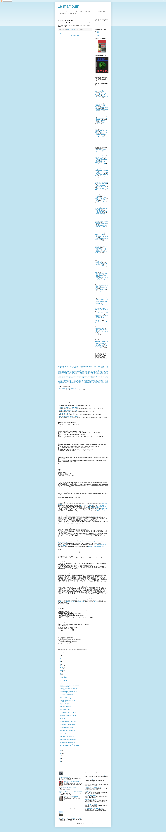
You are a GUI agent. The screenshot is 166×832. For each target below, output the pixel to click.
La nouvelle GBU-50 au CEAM (101, 254)
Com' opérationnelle (93, 368)
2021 (60, 658)
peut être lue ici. (101, 505)
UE (82, 373)
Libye (107, 371)
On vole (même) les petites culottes (91, 799)
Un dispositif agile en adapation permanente (66, 401)
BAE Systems (95, 367)
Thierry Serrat (95, 601)
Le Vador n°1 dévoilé (99, 240)
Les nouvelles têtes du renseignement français (68, 739)
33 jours (61, 695)
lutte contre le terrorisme (92, 379)
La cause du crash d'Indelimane (101, 223)
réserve (74, 382)
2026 (60, 653)
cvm (95, 376)
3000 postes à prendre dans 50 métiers (66, 694)
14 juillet (70, 366)
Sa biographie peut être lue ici (101, 506)
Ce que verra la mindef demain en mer (66, 710)
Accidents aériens (68, 367)
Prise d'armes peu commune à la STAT (66, 713)
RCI (94, 372)
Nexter (69, 372)
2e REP (80, 366)
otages (92, 380)
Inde (93, 371)
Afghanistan (75, 367)
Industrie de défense (98, 371)
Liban (105, 371)
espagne (63, 377)
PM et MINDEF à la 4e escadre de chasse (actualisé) (69, 738)
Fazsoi (73, 371)
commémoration (82, 376)
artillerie (76, 375)
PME (82, 372)
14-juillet (73, 366)
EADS (89, 370)
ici (104, 557)
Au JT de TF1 (98, 303)
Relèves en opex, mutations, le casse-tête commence (100, 319)
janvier (61, 753)
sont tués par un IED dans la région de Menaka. (96, 546)
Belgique (104, 367)
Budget (59, 368)
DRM (63, 370)
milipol (61, 380)
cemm (68, 376)
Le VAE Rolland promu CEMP (101, 289)
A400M (107, 366)
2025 (60, 655)
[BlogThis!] (78, 29)
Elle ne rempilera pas (63, 697)
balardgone (93, 375)
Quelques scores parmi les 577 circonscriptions (68, 721)
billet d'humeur (105, 375)
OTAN (76, 372)
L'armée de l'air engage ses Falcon (102, 338)
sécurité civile (91, 382)
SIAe (63, 373)
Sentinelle (73, 373)
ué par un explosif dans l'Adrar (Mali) (86, 505)
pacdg (94, 380)
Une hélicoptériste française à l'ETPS (66, 727)
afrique (105, 373)
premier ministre (81, 381)
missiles (66, 380)
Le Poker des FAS (99, 253)
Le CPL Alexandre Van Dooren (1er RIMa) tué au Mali (68, 416)
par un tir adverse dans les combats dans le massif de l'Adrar (91, 499)
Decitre (97, 32)
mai (60, 747)
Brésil (107, 367)
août (61, 671)
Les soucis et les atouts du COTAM (102, 299)
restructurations (61, 382)
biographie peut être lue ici (98, 509)
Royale (59, 373)
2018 (60, 662)
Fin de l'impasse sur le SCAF (101, 163)
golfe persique (100, 377)
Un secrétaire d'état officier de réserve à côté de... (68, 688)
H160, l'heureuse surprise (100, 296)
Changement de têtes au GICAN (65, 735)
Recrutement (106, 372)
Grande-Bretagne (81, 371)
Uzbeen (88, 373)
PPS (84, 372)
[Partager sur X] (80, 29)
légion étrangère (100, 379)
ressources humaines (104, 381)
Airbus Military (81, 367)
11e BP (67, 366)
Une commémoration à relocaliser (91, 804)
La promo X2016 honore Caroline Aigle (66, 744)
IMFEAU (89, 371)
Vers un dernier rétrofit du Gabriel (101, 203)
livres (83, 379)
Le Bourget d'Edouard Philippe (65, 689)
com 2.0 (70, 376)
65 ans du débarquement (85, 366)
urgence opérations (100, 382)
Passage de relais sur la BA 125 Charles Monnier (67, 787)
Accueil (74, 33)
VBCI (91, 373)
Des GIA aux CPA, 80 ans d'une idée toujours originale (69, 745)
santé (85, 382)
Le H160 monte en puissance (101, 155)
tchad (96, 382)
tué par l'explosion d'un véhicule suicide (88, 540)
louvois (85, 379)
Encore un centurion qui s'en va (64, 777)
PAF (80, 372)
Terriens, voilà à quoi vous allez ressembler (71, 796)
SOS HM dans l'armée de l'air (101, 297)
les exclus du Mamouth (77, 379)
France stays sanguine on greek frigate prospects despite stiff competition (101, 102)
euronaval (67, 377)
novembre (62, 667)
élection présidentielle (65, 383)
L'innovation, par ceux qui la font (90, 795)
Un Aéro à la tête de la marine (101, 257)
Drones (76, 370)
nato (82, 380)
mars (61, 750)
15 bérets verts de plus (64, 741)
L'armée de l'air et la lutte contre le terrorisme (67, 736)
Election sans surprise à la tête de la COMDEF (68, 679)
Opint (78, 372)
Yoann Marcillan (60, 601)
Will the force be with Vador (100, 98)
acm (96, 373)
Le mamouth (68, 6)
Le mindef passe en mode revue (65, 706)
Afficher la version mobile (74, 35)
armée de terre (70, 375)
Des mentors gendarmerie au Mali (102, 293)
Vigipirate (94, 373)
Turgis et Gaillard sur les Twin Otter (102, 236)
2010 (60, 764)
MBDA (59, 372)
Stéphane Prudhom (80, 601)
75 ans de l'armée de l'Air (101, 366)
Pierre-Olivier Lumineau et (70, 601)
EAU (91, 370)
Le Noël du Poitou (99, 210)
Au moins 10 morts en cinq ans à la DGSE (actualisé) (68, 410)
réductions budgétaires (69, 382)
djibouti (104, 376)
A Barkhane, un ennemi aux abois (102, 327)
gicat (97, 377)
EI (92, 370)
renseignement (97, 381)
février (61, 752)
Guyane (86, 371)
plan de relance (67, 381)
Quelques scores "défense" (64, 703)
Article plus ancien (88, 33)
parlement (103, 380)
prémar (86, 381)
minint (64, 380)
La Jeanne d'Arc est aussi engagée (102, 331)
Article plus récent (61, 33)
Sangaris (69, 373)
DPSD (61, 370)
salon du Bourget (80, 382)
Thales (78, 373)
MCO (61, 372)
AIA (58, 367)
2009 (60, 766)
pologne (74, 381)
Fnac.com (98, 35)
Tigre (81, 373)
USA (86, 373)
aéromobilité (84, 375)
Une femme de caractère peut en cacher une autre (68, 691)
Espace (101, 370)
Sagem (66, 373)
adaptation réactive (100, 373)
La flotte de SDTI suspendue (101, 259)
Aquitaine (89, 367)
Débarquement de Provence (82, 370)
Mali (63, 372)
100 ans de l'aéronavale (62, 366)
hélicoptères (60, 379)
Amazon (97, 31)
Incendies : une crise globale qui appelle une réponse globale (69, 391)
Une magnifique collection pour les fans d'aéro (68, 724)
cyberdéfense (98, 376)
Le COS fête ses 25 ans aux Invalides (66, 682)
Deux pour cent (62, 718)
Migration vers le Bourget (64, 716)
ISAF (91, 371)
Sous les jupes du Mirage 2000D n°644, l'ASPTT (68, 707)
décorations (60, 377)
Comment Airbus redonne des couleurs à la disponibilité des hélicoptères (100, 150)
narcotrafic (79, 380)
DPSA (59, 370)
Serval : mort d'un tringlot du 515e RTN (65, 404)
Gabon (77, 371)
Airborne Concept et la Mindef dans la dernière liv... (69, 715)
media (59, 380)
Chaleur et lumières (88, 791)
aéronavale (88, 375)
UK (84, 373)
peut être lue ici (102, 502)
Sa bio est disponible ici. (90, 515)
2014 (60, 758)
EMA (94, 370)
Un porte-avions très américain (101, 219)
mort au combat (71, 380)
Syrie (76, 373)
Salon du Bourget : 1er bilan (65, 686)
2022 (60, 656)
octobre (61, 668)
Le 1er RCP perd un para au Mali (65, 701)
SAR (62, 373)
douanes (107, 376)
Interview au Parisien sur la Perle (101, 301)
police (71, 381)
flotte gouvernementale (76, 377)
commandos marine (75, 376)
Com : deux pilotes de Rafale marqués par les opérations (69, 802)
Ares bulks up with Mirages (100, 120)
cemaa (65, 376)
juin (60, 674)
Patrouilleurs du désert (100, 216)
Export (63, 371)
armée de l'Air (62, 375)
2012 (60, 761)
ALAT (60, 367)
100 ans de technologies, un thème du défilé (67, 730)
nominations (87, 380)
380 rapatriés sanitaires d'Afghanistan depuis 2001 (94, 808)
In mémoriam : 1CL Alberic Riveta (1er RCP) (67, 700)
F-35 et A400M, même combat (65, 709)
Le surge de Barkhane (100, 347)
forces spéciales (85, 377)
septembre (62, 670)
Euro (103, 370)
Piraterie (89, 372)
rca (87, 381)
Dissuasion (73, 370)
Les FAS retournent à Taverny (101, 201)
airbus (107, 373)
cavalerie (62, 376)
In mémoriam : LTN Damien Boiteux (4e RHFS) (67, 413)
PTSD (86, 372)
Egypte (98, 370)
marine (106, 379)
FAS (70, 371)
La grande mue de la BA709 (101, 152)
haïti (107, 377)
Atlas (92, 367)
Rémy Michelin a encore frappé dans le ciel (67, 742)
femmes (71, 377)
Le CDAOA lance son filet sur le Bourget (67, 704)
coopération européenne (89, 376)
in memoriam (65, 379)
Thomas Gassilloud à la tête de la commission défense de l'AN (70, 818)
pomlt (77, 381)
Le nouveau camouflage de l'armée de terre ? (68, 712)
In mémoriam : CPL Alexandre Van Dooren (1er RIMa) (68, 407)
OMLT (73, 372)
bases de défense (99, 375)
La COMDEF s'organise (64, 677)
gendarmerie (93, 377)
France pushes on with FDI (100, 122)
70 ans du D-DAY (93, 366)
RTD (100, 372)
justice (72, 379)
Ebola (96, 370)
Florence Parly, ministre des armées (66, 692)
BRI (100, 367)
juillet (61, 673)
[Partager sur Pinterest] (82, 29)
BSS (102, 367)
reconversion (91, 381)
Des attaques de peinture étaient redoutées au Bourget (69, 685)
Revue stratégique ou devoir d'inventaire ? (67, 676)
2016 (60, 755)
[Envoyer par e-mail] (77, 29)
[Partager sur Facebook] (81, 29)
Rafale (102, 372)
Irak (102, 371)
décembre (62, 665)
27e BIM (76, 366)
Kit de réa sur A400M (99, 328)
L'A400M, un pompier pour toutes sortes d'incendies (68, 388)
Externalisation (67, 371)
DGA (105, 368)
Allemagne (86, 367)
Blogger (93, 823)
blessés (59, 376)
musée (76, 380)
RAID (92, 372)
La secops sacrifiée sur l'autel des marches (66, 394)
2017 (60, 664)
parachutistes (98, 380)
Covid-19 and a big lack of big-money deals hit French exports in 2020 (101, 105)
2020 (60, 659)
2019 (60, 661)
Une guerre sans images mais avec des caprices (93, 779)
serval (87, 382)
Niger (71, 372)
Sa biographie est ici (87, 498)
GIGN (75, 371)
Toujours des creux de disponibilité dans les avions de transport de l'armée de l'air (101, 249)
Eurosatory (60, 371)
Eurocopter (106, 370)
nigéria (84, 380)
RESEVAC (97, 372)
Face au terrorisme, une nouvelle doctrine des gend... (69, 698)
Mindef (65, 372)
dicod (102, 376)
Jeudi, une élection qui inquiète (65, 683)
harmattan (104, 377)
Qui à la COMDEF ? (63, 680)
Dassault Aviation (67, 370)
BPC (99, 367)
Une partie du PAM (63, 733)
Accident (63, 367)
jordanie (69, 379)
